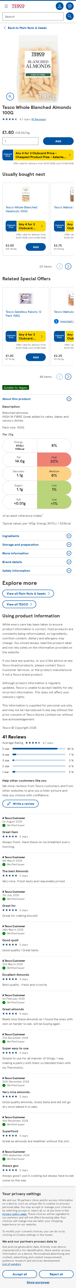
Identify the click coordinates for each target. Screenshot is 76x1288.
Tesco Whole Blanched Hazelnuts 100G (21, 209)
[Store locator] (70, 6)
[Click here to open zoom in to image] (10, 96)
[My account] (60, 6)
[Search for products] (70, 16)
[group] (25, 220)
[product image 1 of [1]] (38, 69)
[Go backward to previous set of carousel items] (60, 266)
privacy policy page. (14, 1214)
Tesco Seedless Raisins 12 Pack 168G (24, 313)
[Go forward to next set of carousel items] (68, 266)
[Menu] (6, 6)
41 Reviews (38, 119)
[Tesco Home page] (18, 6)
